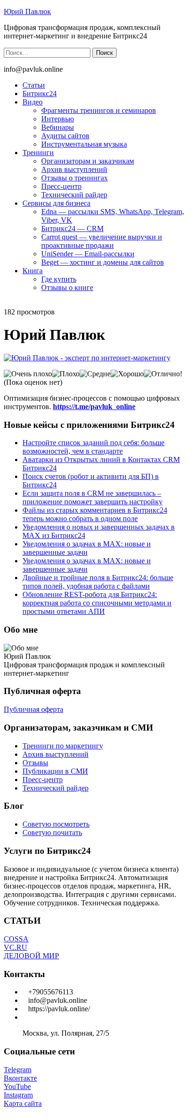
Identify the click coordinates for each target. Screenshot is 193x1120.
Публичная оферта (33, 709)
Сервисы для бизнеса (56, 203)
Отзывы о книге (67, 287)
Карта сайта (23, 1103)
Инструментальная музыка (84, 144)
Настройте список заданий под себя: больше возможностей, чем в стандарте (93, 447)
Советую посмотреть (55, 824)
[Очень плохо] (28, 374)
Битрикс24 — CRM (72, 228)
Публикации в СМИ (55, 771)
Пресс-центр (61, 186)
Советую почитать (52, 832)
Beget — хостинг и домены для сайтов (102, 262)
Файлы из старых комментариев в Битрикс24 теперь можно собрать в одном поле (94, 514)
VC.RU (15, 947)
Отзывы (35, 763)
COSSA (16, 939)
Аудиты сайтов (65, 136)
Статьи (33, 85)
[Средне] (95, 374)
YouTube (17, 1086)
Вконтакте (20, 1078)
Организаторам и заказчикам (87, 161)
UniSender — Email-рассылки (87, 254)
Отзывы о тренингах (74, 178)
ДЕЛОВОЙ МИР (31, 956)
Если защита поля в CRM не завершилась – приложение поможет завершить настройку (92, 497)
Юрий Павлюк (27, 11)
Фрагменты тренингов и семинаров (98, 110)
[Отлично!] (163, 374)
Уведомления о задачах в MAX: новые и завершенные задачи (86, 548)
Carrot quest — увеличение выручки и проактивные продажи (101, 241)
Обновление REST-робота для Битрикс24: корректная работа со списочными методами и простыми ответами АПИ (96, 602)
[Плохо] (66, 374)
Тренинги (38, 153)
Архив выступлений (74, 169)
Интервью (57, 119)
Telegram (17, 1070)
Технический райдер (74, 195)
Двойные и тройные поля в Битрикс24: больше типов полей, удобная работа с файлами (97, 582)
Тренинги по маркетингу (62, 746)
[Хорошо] (127, 374)
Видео (32, 102)
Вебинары (57, 127)
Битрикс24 (39, 93)
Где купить (58, 279)
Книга (32, 271)
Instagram (18, 1095)
